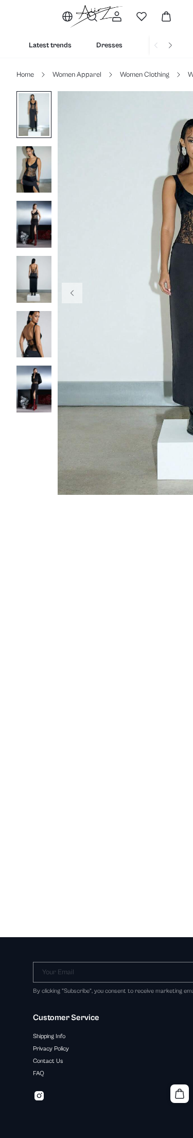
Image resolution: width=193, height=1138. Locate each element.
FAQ (38, 1073)
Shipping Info (49, 1036)
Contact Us (48, 1060)
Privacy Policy (51, 1048)
